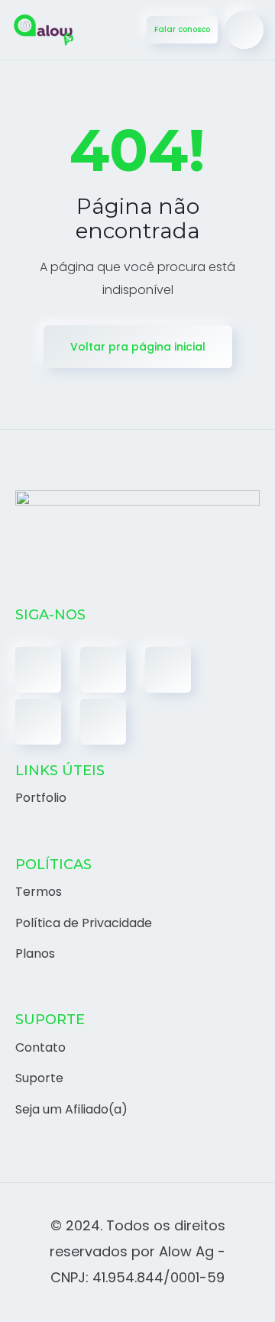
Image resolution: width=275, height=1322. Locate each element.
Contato (40, 1047)
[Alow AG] (43, 30)
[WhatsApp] (38, 722)
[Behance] (103, 722)
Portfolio (40, 797)
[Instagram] (168, 670)
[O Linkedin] (103, 670)
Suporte (39, 1078)
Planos (35, 953)
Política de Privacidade (83, 923)
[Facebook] (38, 670)
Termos (38, 891)
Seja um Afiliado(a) (71, 1109)
